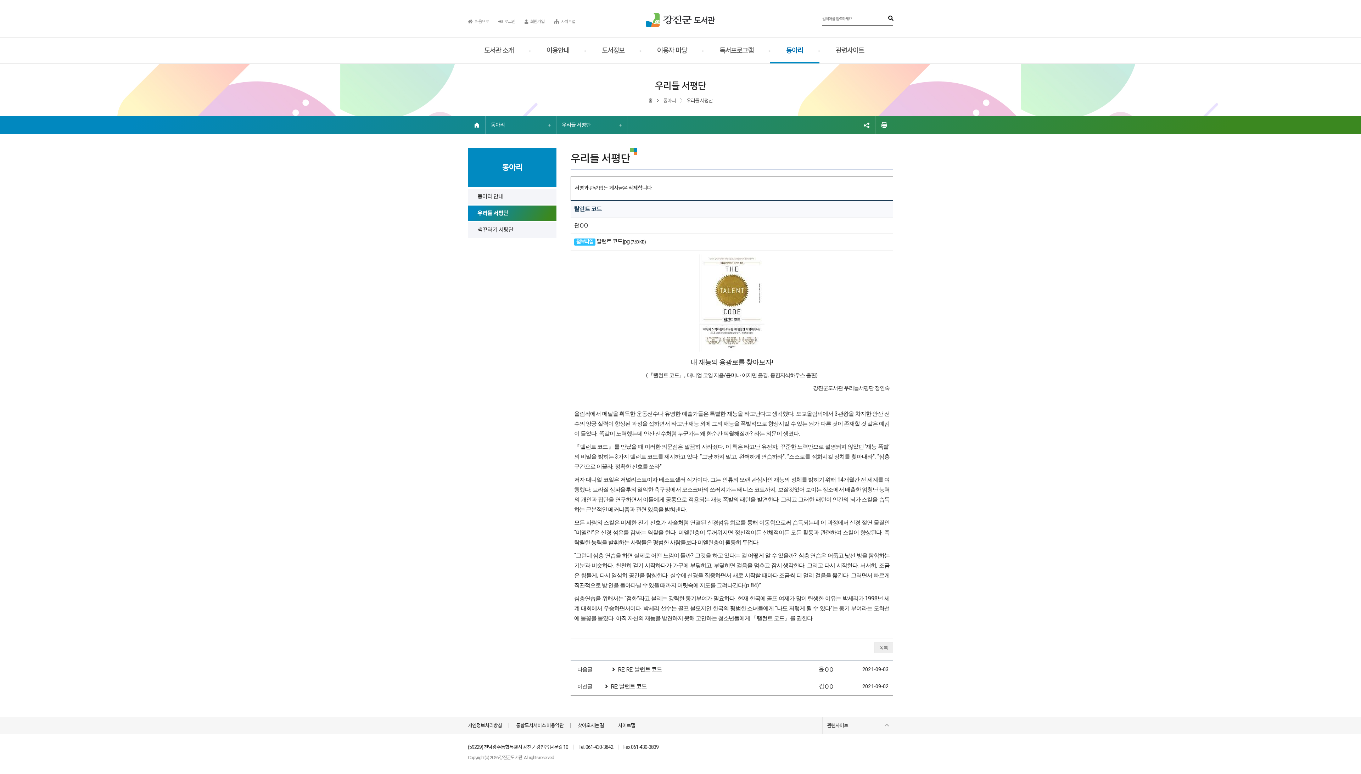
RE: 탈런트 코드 (629, 686)
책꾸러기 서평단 (495, 229)
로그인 (509, 21)
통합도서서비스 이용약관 (540, 725)
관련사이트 (850, 50)
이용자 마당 (672, 50)
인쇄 (884, 125)
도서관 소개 (499, 50)
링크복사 (866, 125)
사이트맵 (567, 21)
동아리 (794, 50)
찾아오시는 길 (591, 725)
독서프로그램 (736, 50)
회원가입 (537, 21)
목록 (883, 648)
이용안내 (558, 50)
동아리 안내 (490, 196)
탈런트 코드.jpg (613, 241)
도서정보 (613, 50)
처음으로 (481, 21)
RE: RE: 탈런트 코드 (640, 669)
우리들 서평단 (576, 125)
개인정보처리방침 (485, 725)
